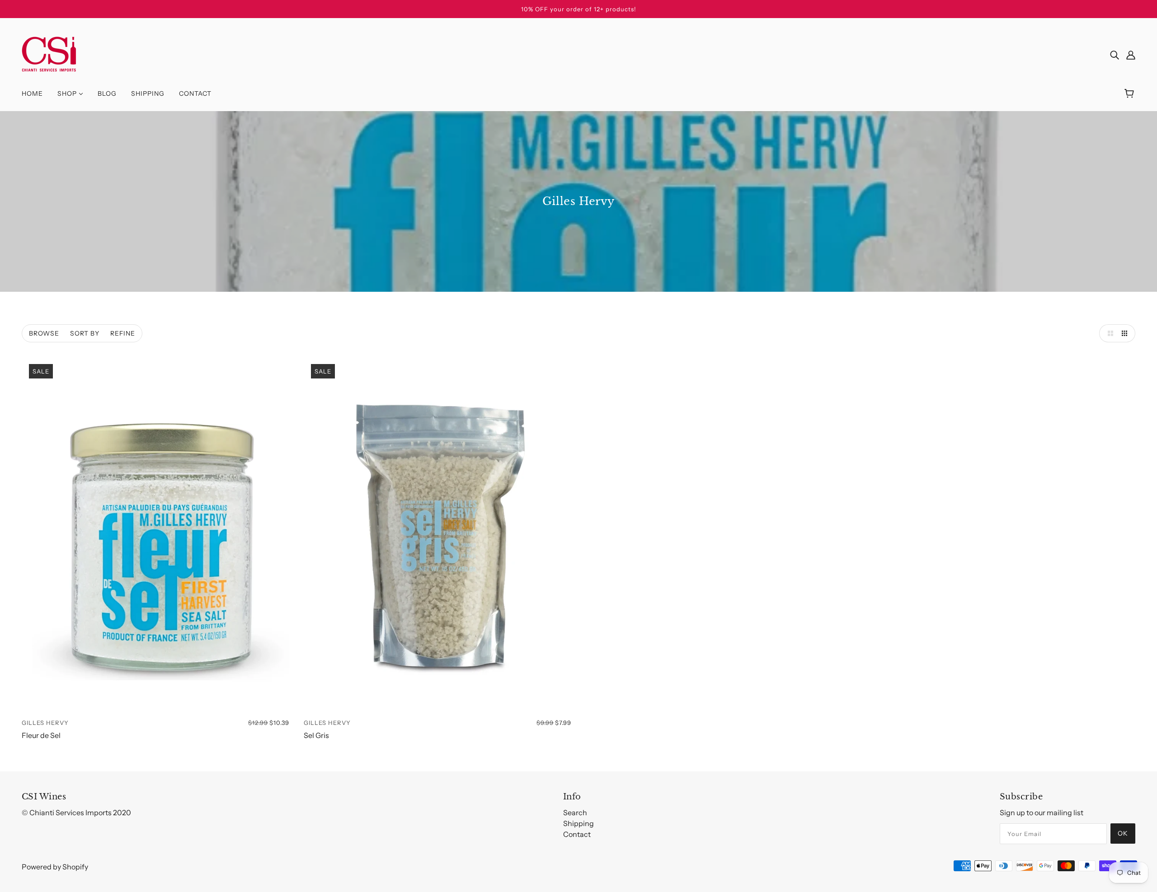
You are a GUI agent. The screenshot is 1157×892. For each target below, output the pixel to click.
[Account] (1131, 54)
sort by (84, 333)
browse (44, 333)
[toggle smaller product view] (1126, 333)
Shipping (578, 823)
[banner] (49, 53)
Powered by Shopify (55, 866)
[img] (1114, 54)
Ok (1123, 833)
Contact (577, 834)
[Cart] (1131, 93)
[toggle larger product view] (1108, 333)
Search (575, 812)
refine (122, 333)
